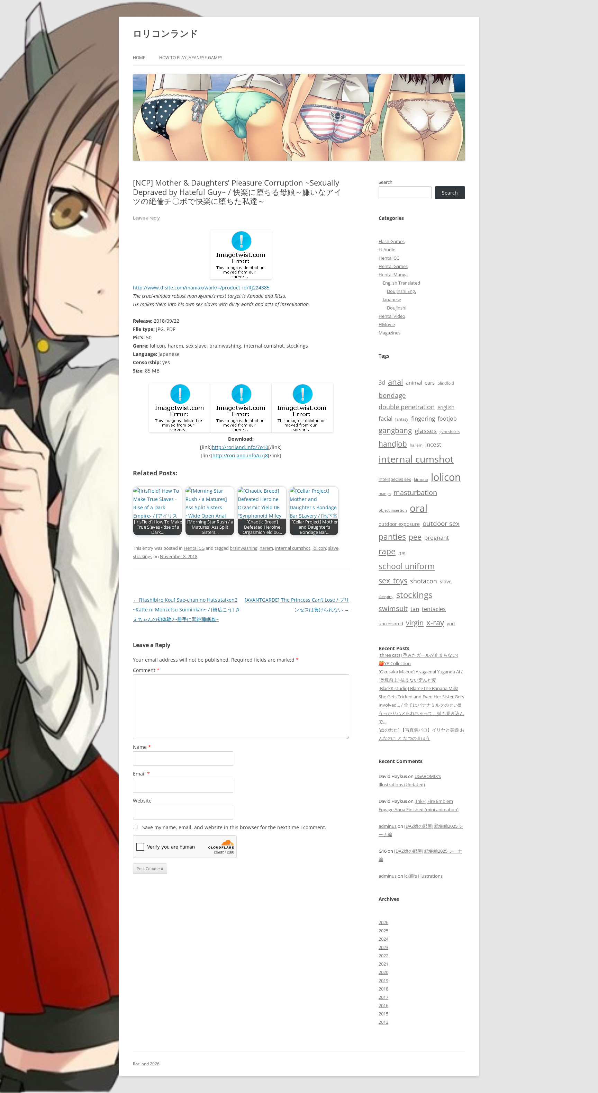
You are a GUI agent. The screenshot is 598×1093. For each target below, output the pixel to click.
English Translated (401, 283)
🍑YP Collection (395, 663)
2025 (383, 931)
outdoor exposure (399, 524)
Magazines (389, 333)
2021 (383, 964)
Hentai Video (392, 316)
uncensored (391, 623)
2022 (383, 955)
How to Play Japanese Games (191, 58)
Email (141, 773)
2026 (383, 922)
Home (139, 58)
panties (392, 536)
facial (385, 418)
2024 (383, 939)
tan (414, 608)
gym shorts (450, 431)
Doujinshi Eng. (401, 291)
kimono (421, 479)
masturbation (415, 492)
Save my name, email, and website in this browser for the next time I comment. (234, 827)
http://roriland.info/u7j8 (240, 455)
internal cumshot (292, 548)
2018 (383, 989)
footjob (447, 418)
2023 (383, 947)
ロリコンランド (165, 33)
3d (382, 382)
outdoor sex (441, 523)
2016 (383, 1005)
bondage (392, 395)
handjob (393, 444)
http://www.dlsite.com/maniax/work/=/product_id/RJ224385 (201, 287)
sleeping (386, 596)
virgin (415, 622)
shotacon (423, 581)
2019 (383, 980)
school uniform (407, 566)
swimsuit (393, 608)
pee (415, 537)
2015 (383, 1014)
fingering (423, 418)
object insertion (393, 510)
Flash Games (392, 241)
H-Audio (387, 250)
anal (395, 382)
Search (385, 182)
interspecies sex (395, 479)
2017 (383, 997)
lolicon (319, 548)
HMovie (387, 324)
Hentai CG (194, 548)
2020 (383, 972)
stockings (142, 556)
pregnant (436, 537)
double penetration (407, 407)
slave (333, 548)
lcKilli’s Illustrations (423, 876)
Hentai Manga (393, 274)
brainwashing (243, 548)
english (445, 407)
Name (142, 747)
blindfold (445, 383)
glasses (426, 430)
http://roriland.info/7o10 (240, 447)
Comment (146, 670)
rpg (401, 552)
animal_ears (420, 382)
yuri (451, 623)
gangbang (395, 430)
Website (142, 800)
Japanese (392, 299)
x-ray (435, 622)
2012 (383, 1022)
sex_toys (393, 580)
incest (433, 444)
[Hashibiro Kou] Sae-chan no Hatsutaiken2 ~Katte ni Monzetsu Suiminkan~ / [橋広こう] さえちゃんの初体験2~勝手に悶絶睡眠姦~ (186, 609)
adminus (388, 826)
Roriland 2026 (146, 1064)
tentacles (434, 609)
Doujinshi (396, 308)
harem (266, 548)
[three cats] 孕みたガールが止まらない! (418, 655)
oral (418, 507)
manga (385, 493)
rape (387, 551)
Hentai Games (393, 266)
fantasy (401, 419)
